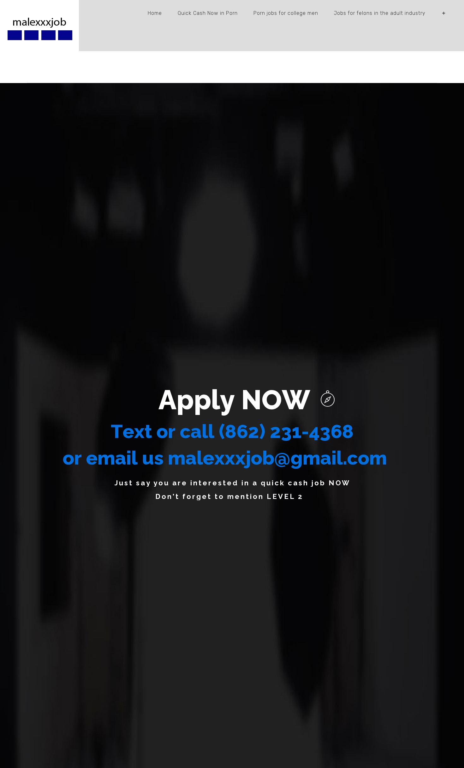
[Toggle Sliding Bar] (444, 13)
